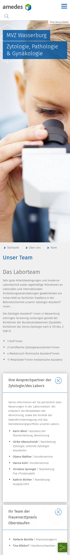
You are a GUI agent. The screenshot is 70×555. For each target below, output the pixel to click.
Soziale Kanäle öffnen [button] (62, 547)
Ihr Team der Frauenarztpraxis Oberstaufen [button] (22, 517)
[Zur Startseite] (25, 7)
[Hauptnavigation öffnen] (64, 6)
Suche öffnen (6, 16)
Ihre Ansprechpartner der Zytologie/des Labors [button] (29, 383)
